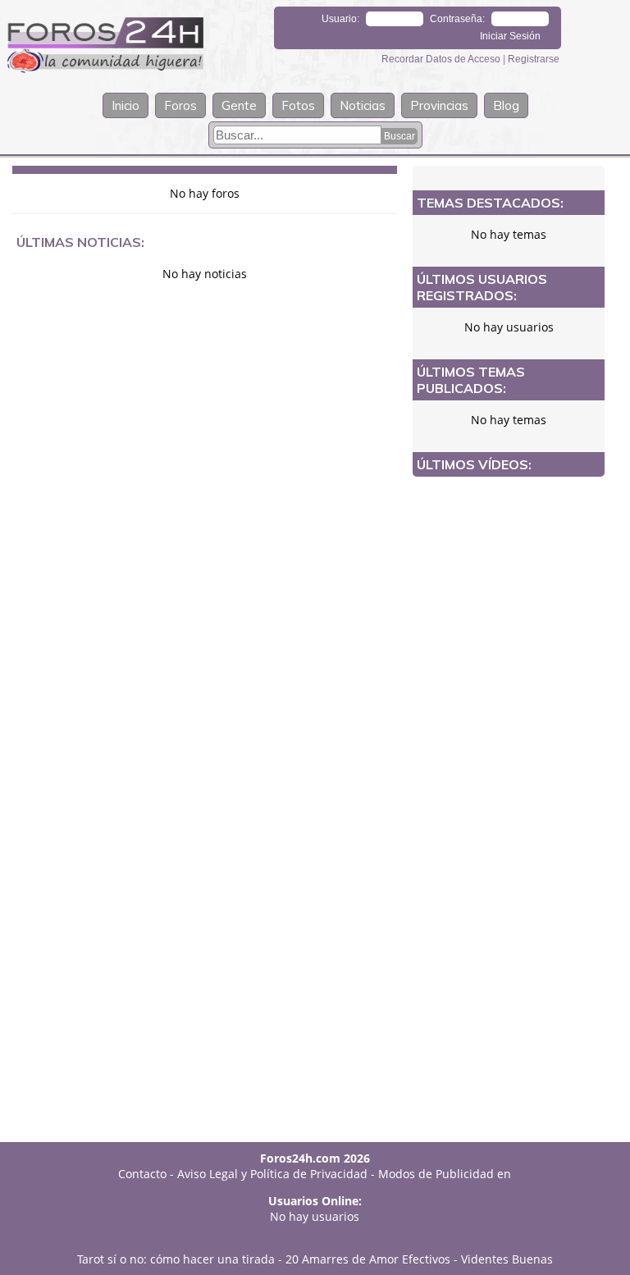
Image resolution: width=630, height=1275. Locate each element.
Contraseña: (457, 19)
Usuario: (340, 19)
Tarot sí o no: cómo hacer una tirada (176, 1259)
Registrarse (533, 59)
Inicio (125, 105)
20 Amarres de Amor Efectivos (367, 1259)
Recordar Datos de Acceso (442, 59)
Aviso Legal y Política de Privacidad (272, 1173)
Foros (180, 105)
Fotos (298, 105)
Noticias (363, 105)
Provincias (439, 105)
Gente (239, 105)
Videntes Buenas (507, 1259)
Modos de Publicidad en (444, 1173)
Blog (506, 105)
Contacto (142, 1173)
